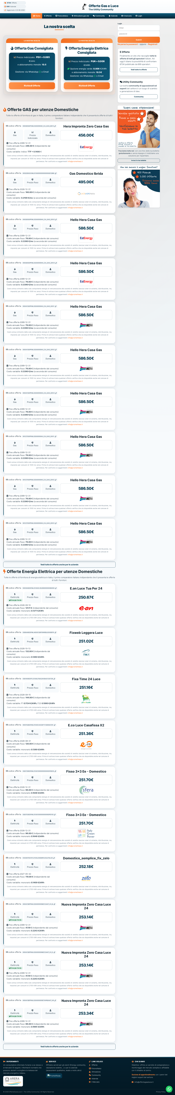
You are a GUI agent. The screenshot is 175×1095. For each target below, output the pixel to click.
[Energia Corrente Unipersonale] (86, 745)
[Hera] (86, 325)
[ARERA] (13, 1081)
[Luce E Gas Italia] (86, 193)
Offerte (49, 16)
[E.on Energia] (86, 608)
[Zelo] (86, 878)
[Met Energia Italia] (86, 652)
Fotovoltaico (63, 16)
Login (140, 16)
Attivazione (96, 1072)
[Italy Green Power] (86, 833)
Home (37, 16)
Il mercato (127, 16)
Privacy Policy (161, 1092)
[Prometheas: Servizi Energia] (54, 1075)
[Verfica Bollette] (139, 147)
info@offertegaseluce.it (144, 1082)
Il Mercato (96, 1082)
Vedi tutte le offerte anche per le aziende (59, 564)
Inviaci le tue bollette (138, 160)
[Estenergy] (86, 147)
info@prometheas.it (75, 161)
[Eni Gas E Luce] (86, 699)
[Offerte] (139, 207)
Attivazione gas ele (81, 16)
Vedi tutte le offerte (139, 70)
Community (100, 16)
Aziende (114, 16)
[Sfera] (86, 790)
